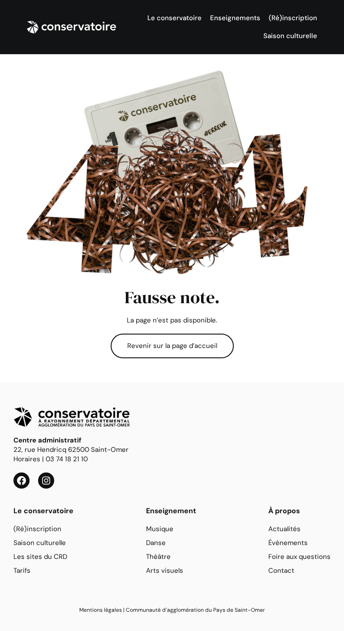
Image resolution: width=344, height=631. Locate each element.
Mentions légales (100, 610)
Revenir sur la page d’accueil (172, 345)
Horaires (26, 459)
